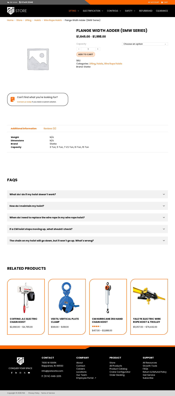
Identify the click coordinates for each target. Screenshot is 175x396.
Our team (81, 374)
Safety (128, 10)
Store (19, 20)
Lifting (72, 10)
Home (10, 20)
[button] (65, 31)
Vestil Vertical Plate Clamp (65, 320)
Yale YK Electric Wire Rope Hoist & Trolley (147, 320)
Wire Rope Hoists (53, 20)
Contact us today (24, 102)
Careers (80, 368)
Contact (80, 365)
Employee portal (84, 377)
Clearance (162, 10)
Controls (112, 10)
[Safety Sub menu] (134, 11)
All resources (150, 362)
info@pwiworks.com (52, 370)
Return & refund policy (155, 371)
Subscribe (148, 377)
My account (153, 2)
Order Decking (117, 374)
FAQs (145, 368)
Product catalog (118, 368)
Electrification (91, 10)
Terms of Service (48, 393)
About (79, 362)
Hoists (37, 20)
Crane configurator (120, 371)
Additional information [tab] (24, 128)
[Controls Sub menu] (120, 11)
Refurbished (145, 10)
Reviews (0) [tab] (50, 128)
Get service (149, 374)
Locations (81, 371)
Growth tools (150, 365)
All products (116, 365)
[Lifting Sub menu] (78, 11)
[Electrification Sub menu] (102, 11)
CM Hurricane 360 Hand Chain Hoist (107, 320)
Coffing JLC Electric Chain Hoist (23, 320)
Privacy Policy (33, 393)
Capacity (81, 43)
